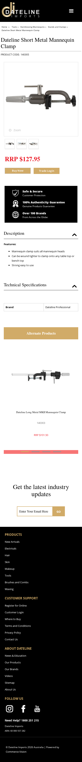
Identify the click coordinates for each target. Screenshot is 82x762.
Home (5, 26)
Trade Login (46, 171)
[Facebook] (23, 709)
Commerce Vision (16, 751)
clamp (29, 251)
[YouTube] (37, 709)
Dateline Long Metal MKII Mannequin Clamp (41, 412)
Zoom (17, 130)
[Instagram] (9, 709)
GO (59, 512)
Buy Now (17, 170)
